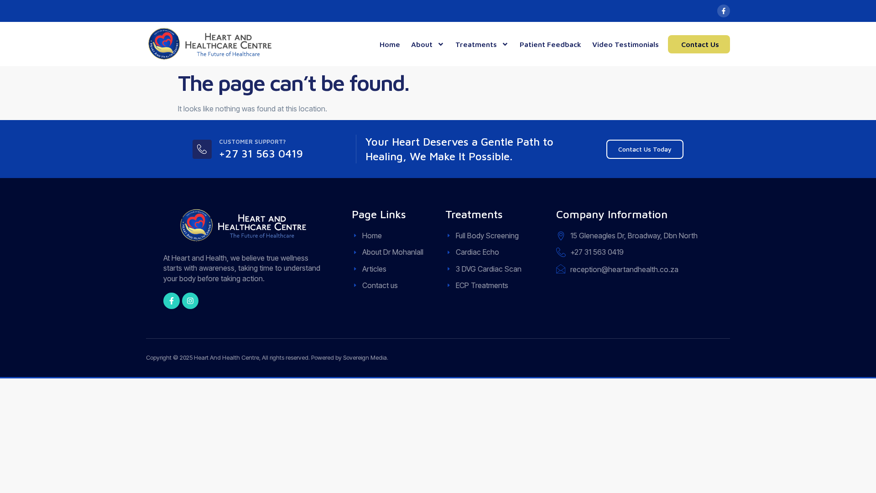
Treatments (476, 44)
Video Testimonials (625, 44)
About (422, 44)
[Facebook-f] (723, 11)
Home (390, 44)
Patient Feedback (550, 44)
